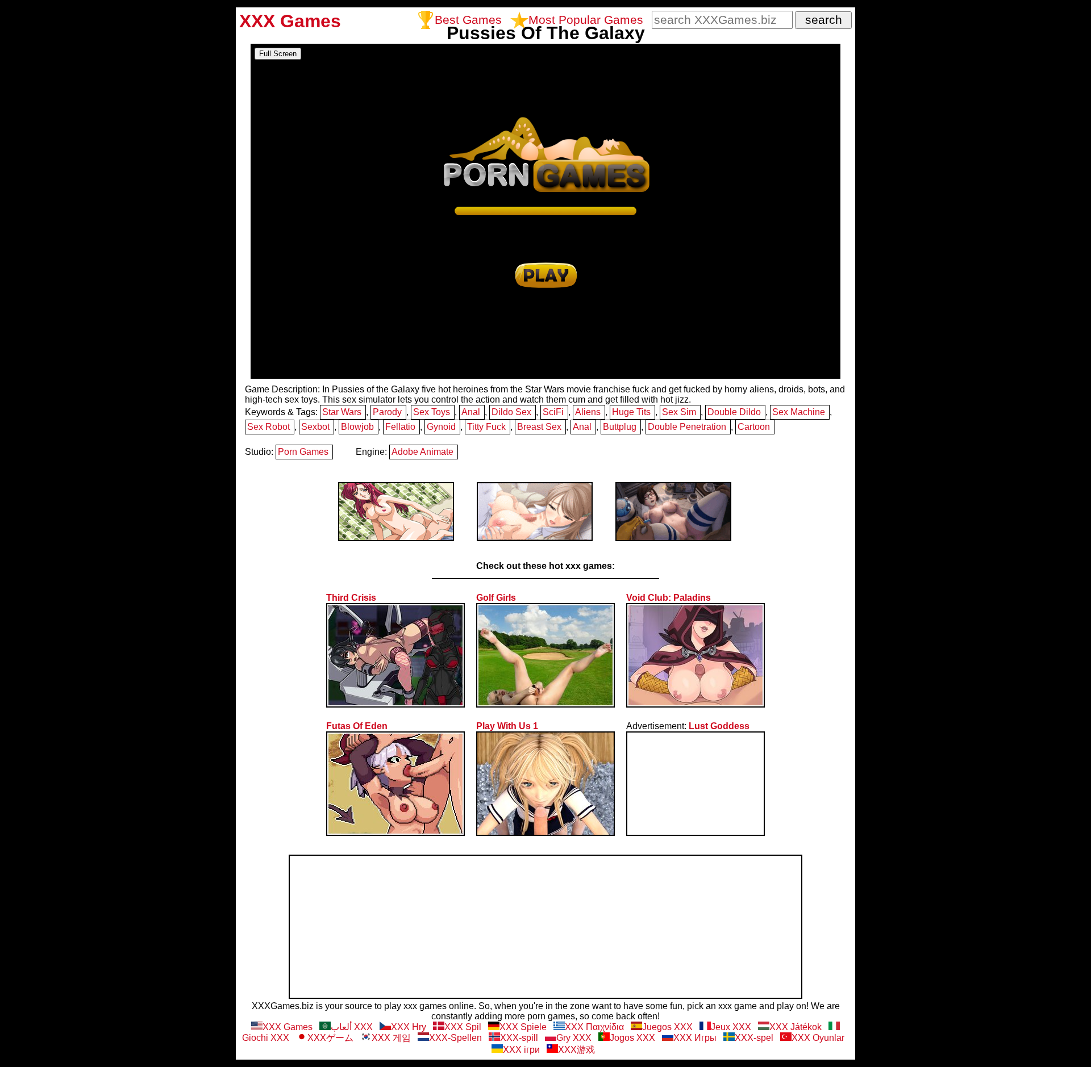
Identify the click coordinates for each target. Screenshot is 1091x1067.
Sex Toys (431, 412)
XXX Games (288, 1027)
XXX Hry (408, 1027)
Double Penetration (687, 427)
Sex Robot (268, 427)
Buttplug (619, 427)
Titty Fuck (486, 427)
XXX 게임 (391, 1038)
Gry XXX (574, 1038)
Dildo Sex (511, 412)
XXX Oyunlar (818, 1038)
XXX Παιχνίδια (594, 1027)
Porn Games (303, 452)
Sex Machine (798, 412)
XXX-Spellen (455, 1038)
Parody (387, 412)
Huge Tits (631, 412)
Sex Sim (679, 412)
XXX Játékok (795, 1027)
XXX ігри (521, 1050)
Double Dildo (734, 412)
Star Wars (341, 412)
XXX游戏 (576, 1050)
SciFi (553, 412)
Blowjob (357, 427)
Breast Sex (539, 427)
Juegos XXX (667, 1027)
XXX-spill (519, 1038)
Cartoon (754, 427)
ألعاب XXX (352, 1027)
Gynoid (441, 427)
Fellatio (400, 427)
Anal (470, 412)
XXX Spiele (523, 1027)
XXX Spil (462, 1027)
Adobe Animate (422, 452)
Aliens (588, 412)
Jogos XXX (632, 1038)
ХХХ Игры (695, 1038)
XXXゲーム (330, 1038)
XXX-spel (754, 1038)
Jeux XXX (731, 1027)
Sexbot (315, 427)
